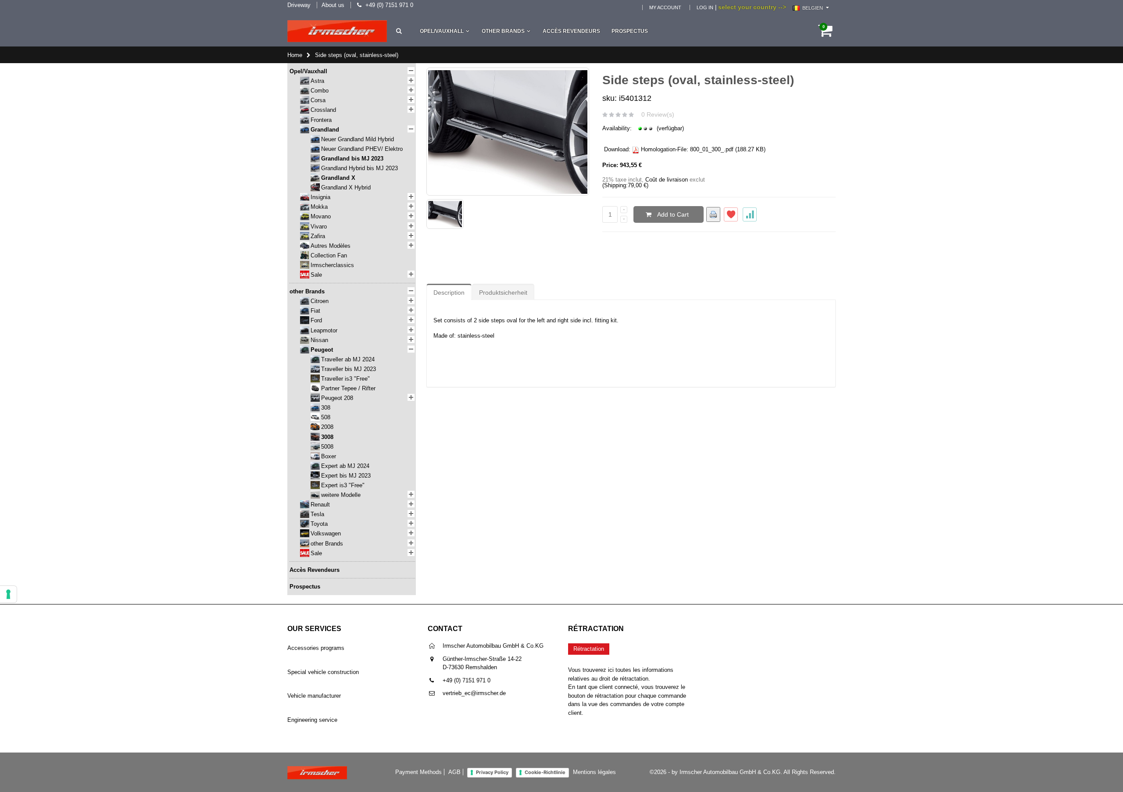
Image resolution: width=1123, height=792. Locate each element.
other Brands (503, 31)
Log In (705, 7)
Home (294, 55)
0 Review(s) (657, 114)
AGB (454, 772)
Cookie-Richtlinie (545, 772)
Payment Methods (418, 772)
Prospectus (630, 31)
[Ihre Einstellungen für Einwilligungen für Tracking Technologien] (8, 594)
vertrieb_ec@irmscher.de (474, 693)
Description (449, 292)
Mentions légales (594, 772)
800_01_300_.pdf (711, 149)
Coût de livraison (666, 179)
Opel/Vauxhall (442, 31)
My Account (665, 7)
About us (333, 5)
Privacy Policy (492, 772)
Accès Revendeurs (571, 31)
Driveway (299, 5)
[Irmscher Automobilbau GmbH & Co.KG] (337, 31)
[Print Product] (713, 214)
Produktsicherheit (503, 292)
